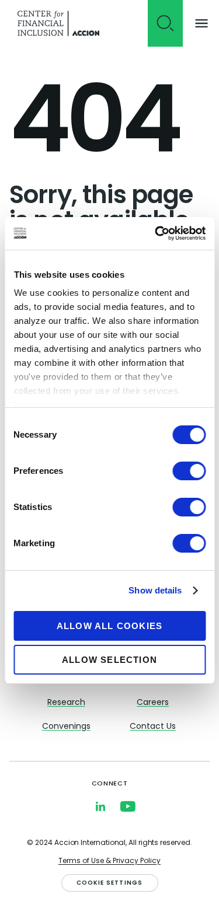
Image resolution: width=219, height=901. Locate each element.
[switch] (189, 471)
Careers (153, 703)
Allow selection (109, 660)
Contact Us (153, 726)
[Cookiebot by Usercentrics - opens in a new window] (156, 233)
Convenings (66, 726)
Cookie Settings (110, 883)
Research (66, 703)
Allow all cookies (109, 626)
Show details (155, 590)
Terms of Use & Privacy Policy (109, 861)
